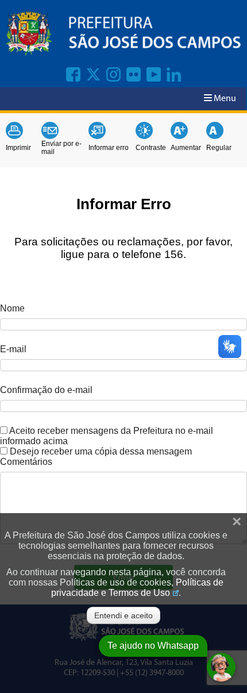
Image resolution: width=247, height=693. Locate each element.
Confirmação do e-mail (46, 390)
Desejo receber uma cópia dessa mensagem (101, 451)
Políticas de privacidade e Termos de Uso (137, 588)
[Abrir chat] (221, 667)
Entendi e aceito (123, 615)
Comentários (26, 462)
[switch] (3, 430)
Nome (12, 308)
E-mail (13, 349)
